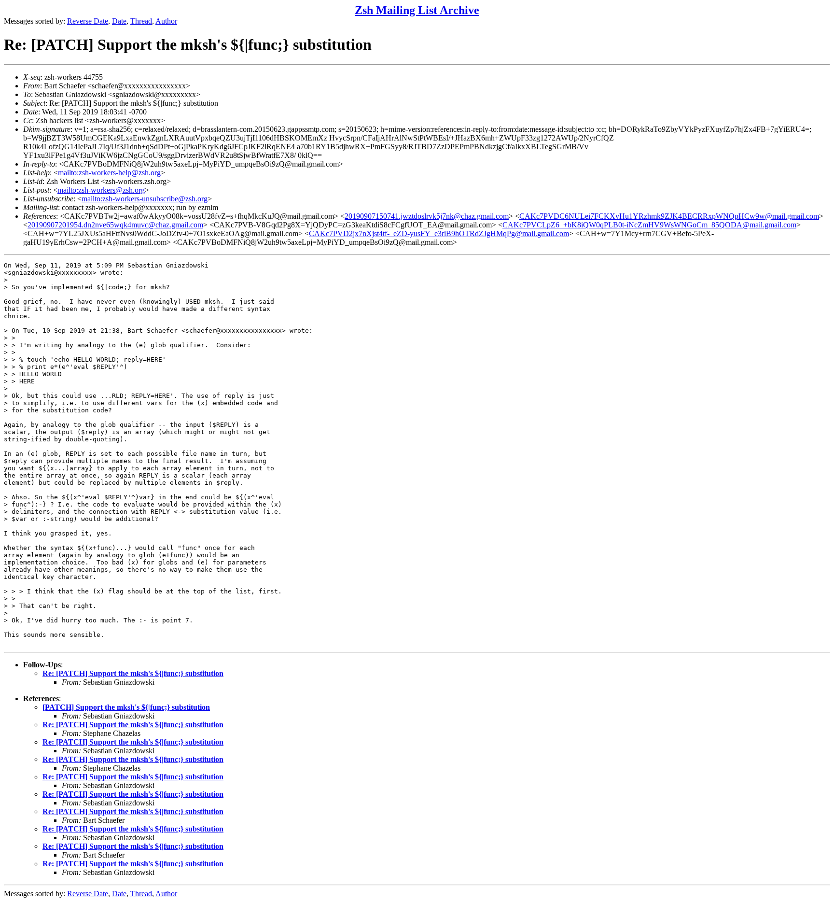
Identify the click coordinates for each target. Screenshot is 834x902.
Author (166, 21)
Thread (141, 21)
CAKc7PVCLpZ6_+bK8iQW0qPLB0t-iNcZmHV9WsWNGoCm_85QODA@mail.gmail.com (649, 225)
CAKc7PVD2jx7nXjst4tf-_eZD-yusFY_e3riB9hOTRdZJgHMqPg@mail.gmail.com (439, 233)
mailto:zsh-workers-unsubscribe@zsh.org (145, 199)
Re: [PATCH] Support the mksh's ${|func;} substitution (132, 673)
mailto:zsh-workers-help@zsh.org (109, 173)
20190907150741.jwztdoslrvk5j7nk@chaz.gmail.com (427, 216)
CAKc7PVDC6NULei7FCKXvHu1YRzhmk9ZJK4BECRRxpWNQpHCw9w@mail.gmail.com (669, 216)
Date (119, 21)
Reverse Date (87, 21)
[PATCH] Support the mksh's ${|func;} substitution (126, 707)
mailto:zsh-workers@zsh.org (101, 190)
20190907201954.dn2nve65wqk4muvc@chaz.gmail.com (115, 225)
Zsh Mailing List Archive (417, 10)
